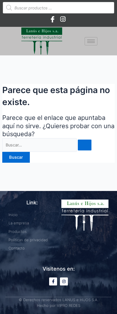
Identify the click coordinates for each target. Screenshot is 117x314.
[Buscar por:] (46, 145)
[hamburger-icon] (91, 41)
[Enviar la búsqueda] (84, 145)
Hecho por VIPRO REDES (58, 305)
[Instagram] (62, 19)
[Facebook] (52, 19)
